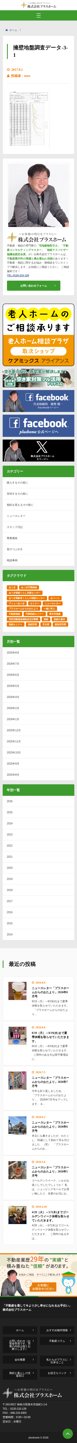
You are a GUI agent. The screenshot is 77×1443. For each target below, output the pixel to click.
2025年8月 (13, 774)
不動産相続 (14, 614)
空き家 (46, 624)
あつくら (55, 598)
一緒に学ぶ (49, 608)
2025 (10, 812)
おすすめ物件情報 (57, 1330)
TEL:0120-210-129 (18, 275)
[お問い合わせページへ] (38, 1295)
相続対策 (32, 624)
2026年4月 (13, 697)
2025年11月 (14, 741)
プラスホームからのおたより (23, 608)
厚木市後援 (55, 614)
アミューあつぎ (17, 603)
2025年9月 (13, 763)
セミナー (34, 603)
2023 (10, 834)
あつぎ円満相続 (29, 587)
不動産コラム (57, 1340)
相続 (46, 619)
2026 (10, 801)
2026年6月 (13, 674)
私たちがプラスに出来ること (57, 1361)
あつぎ (12, 587)
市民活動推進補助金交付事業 (23, 619)
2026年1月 (13, 719)
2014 (10, 934)
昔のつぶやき (15, 549)
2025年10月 (14, 752)
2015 (10, 923)
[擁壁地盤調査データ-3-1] (29, 147)
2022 (10, 845)
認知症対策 (60, 624)
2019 (10, 879)
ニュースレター (16, 515)
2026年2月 (13, 708)
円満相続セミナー (35, 614)
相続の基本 (59, 619)
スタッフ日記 (15, 527)
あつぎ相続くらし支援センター (24, 592)
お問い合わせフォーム (33, 285)
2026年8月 (13, 652)
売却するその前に (17, 493)
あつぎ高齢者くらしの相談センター (27, 598)
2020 (10, 867)
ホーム (13, 30)
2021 (10, 856)
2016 (10, 912)
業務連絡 (12, 538)
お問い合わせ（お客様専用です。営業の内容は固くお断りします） (20, 1344)
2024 (10, 823)
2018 (10, 890)
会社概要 (20, 1359)
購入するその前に (17, 482)
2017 (10, 901)
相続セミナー (15, 624)
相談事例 (12, 560)
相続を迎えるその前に (20, 504)
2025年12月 (14, 730)
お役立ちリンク (57, 1373)
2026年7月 (13, 663)
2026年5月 (13, 685)
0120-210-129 (18, 1408)
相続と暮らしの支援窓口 (20, 1374)
